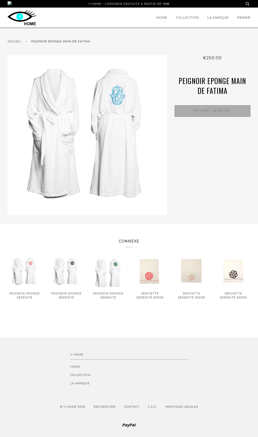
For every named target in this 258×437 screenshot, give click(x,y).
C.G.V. (152, 406)
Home (161, 17)
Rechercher (105, 406)
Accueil (14, 41)
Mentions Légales (182, 406)
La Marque (218, 17)
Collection (187, 17)
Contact (132, 406)
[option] (87, 135)
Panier (243, 17)
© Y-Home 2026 (72, 406)
